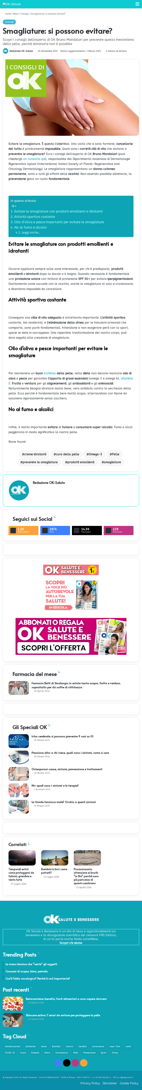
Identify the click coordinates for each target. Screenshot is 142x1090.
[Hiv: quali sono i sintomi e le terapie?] (19, 790)
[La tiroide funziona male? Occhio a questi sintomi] (19, 807)
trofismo (50, 373)
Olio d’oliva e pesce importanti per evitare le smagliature (59, 222)
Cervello (82, 1046)
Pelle (115, 454)
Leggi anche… (31, 232)
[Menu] (137, 5)
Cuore (23, 1052)
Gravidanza (61, 1052)
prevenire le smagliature (40, 462)
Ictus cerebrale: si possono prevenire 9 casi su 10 (62, 736)
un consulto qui (34, 159)
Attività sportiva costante (34, 217)
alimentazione (12, 1046)
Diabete (35, 1052)
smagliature (112, 462)
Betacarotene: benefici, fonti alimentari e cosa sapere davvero (66, 999)
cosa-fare (114, 1046)
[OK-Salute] (12, 4)
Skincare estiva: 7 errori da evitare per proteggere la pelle (63, 1015)
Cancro (69, 1046)
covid (128, 1046)
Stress (115, 1052)
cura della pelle (67, 454)
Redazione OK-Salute (21, 51)
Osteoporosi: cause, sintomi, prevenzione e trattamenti (67, 769)
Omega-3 (95, 454)
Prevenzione (89, 1052)
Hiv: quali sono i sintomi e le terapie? (55, 785)
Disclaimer (110, 1083)
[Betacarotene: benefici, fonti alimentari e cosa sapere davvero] (13, 1003)
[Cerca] (131, 5)
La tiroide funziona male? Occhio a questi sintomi (64, 802)
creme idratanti (35, 454)
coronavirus (98, 1046)
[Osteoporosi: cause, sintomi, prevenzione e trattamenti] (19, 774)
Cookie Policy (129, 1083)
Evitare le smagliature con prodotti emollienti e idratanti (59, 211)
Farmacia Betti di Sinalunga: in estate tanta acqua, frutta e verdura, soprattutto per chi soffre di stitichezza (76, 685)
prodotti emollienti (80, 462)
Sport (104, 1052)
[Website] (35, 489)
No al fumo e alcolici (30, 227)
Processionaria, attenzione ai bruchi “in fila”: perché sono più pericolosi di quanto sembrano (86, 876)
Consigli (25, 14)
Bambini (56, 1046)
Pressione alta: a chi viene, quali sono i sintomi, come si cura (70, 752)
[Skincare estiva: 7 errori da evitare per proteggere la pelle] (13, 1020)
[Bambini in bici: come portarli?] (54, 858)
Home (7, 14)
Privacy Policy (90, 1083)
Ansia (44, 1046)
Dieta (47, 1052)
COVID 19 (10, 1052)
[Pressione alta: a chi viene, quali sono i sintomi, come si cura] (19, 757)
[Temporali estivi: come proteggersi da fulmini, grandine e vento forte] (22, 858)
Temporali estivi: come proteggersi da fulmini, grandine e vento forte (21, 874)
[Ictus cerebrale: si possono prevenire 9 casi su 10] (19, 741)
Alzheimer (30, 1046)
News (15, 14)
